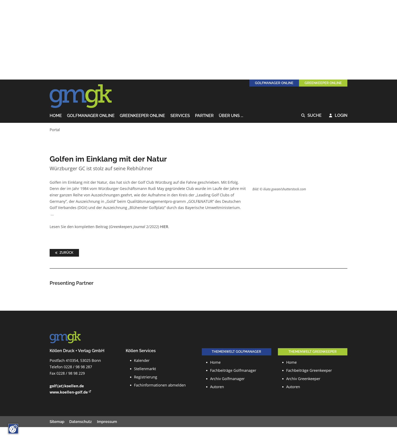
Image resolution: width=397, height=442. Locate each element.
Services (180, 116)
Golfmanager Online (91, 116)
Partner (204, 116)
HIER (164, 226)
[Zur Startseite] (81, 96)
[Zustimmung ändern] (13, 429)
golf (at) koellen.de (67, 385)
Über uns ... (231, 116)
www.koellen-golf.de (69, 392)
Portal (55, 129)
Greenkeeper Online (142, 116)
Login (338, 115)
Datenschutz (80, 421)
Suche (311, 115)
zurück (66, 253)
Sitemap (57, 421)
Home (56, 116)
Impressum (107, 421)
